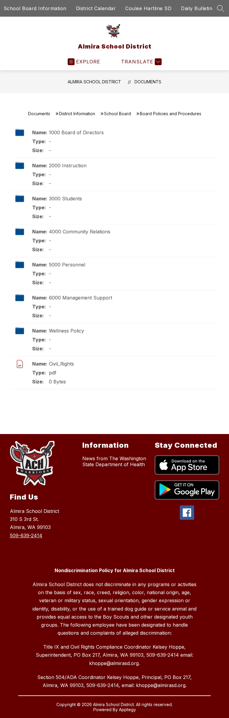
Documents (147, 81)
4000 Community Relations (79, 232)
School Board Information (35, 8)
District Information (77, 113)
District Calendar (96, 8)
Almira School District (94, 81)
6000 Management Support (80, 298)
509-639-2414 (26, 535)
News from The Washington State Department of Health (114, 461)
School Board (117, 113)
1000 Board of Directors (76, 132)
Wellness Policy (66, 331)
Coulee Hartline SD (148, 8)
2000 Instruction (67, 165)
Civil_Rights (61, 364)
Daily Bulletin (196, 8)
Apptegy (127, 709)
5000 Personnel (67, 265)
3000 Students (65, 199)
